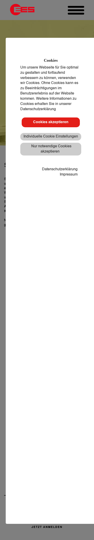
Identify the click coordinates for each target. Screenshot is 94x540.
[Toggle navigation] (76, 10)
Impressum (69, 174)
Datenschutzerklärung (60, 169)
